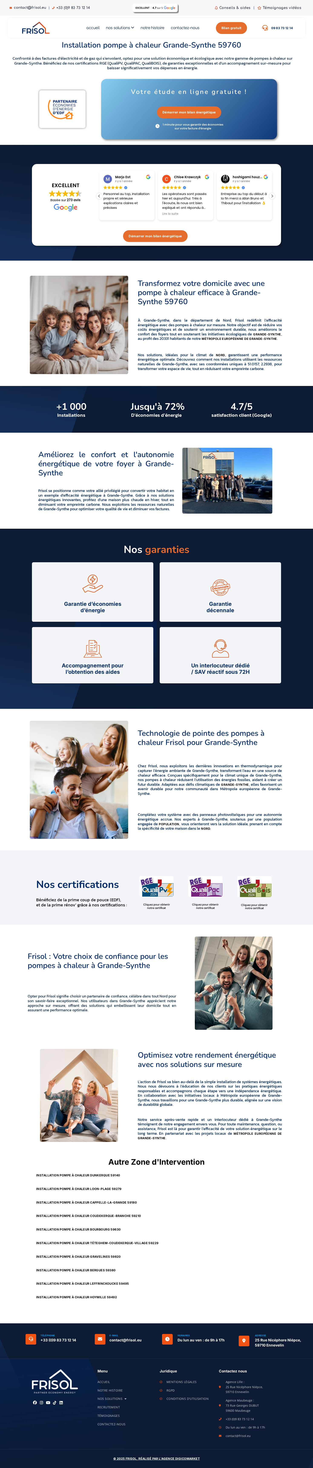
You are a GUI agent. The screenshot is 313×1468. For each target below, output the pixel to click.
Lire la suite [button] (170, 214)
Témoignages (109, 1416)
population (169, 824)
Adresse (260, 1335)
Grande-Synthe (267, 334)
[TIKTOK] (55, 1403)
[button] (272, 196)
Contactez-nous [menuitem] (185, 28)
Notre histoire (110, 1390)
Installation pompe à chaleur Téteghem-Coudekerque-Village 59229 (97, 1243)
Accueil (104, 1382)
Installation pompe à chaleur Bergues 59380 (76, 1270)
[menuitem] (120, 28)
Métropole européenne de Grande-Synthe (239, 339)
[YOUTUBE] (48, 1403)
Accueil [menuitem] (92, 28)
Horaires (184, 1335)
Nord (220, 355)
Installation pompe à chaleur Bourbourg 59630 (78, 1229)
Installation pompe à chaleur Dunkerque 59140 (78, 1175)
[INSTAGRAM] (42, 1403)
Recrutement (109, 1407)
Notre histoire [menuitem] (152, 28)
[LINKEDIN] (61, 1403)
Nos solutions (110, 1399)
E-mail (113, 1335)
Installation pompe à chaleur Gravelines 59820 (78, 1256)
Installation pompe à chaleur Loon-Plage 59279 (79, 1189)
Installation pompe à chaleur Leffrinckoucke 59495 (83, 1283)
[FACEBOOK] (35, 1403)
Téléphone (47, 1335)
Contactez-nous (112, 1424)
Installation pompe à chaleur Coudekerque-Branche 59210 (89, 1216)
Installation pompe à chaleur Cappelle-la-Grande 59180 (87, 1202)
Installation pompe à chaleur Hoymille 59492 (77, 1297)
